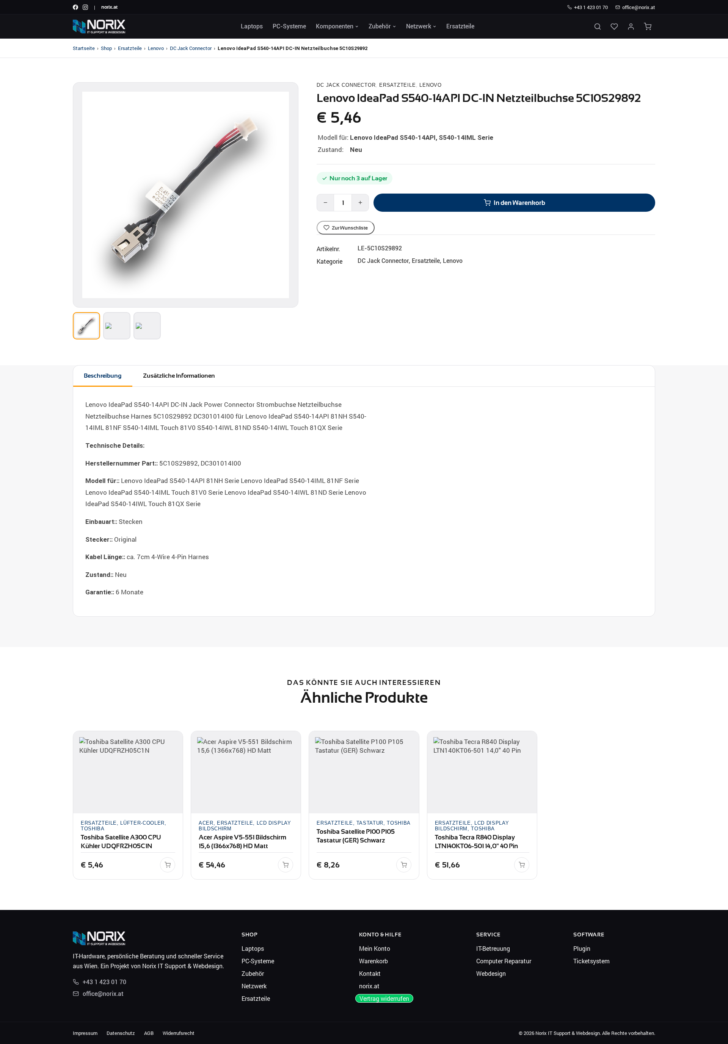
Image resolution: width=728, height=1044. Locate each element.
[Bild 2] (116, 325)
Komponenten (334, 26)
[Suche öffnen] (597, 26)
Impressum (85, 1033)
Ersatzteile (460, 26)
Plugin (581, 948)
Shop (106, 48)
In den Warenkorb (519, 202)
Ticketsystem (591, 961)
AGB (149, 1033)
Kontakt (370, 973)
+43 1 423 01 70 (591, 7)
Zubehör (380, 26)
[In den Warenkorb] (167, 864)
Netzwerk (418, 26)
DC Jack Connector (191, 48)
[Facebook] (75, 7)
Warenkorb (373, 961)
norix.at (109, 7)
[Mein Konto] (631, 26)
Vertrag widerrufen (384, 998)
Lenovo (156, 48)
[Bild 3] (147, 325)
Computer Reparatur (503, 961)
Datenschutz (121, 1033)
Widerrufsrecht (179, 1033)
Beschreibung (103, 375)
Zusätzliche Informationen (179, 375)
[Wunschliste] (614, 26)
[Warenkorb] (647, 26)
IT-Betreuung (493, 948)
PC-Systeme (289, 26)
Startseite (84, 48)
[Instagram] (85, 7)
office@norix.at (638, 7)
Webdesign (491, 973)
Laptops (252, 26)
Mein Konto (374, 948)
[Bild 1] (86, 325)
